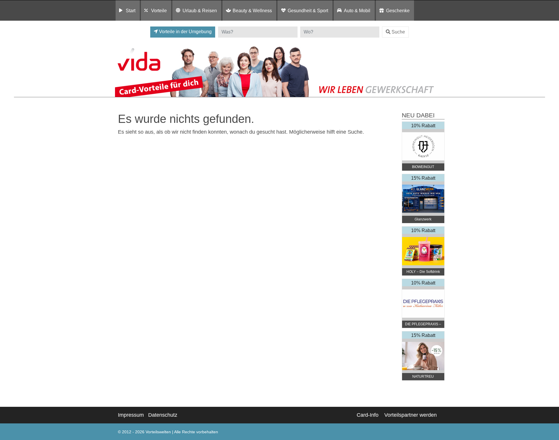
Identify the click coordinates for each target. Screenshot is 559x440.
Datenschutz (162, 415)
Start (130, 10)
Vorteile (159, 10)
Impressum (131, 415)
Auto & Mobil (357, 10)
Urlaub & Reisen (200, 10)
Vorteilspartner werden (410, 415)
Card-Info (367, 415)
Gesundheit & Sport (308, 10)
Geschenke (398, 10)
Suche (398, 31)
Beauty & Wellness (252, 10)
